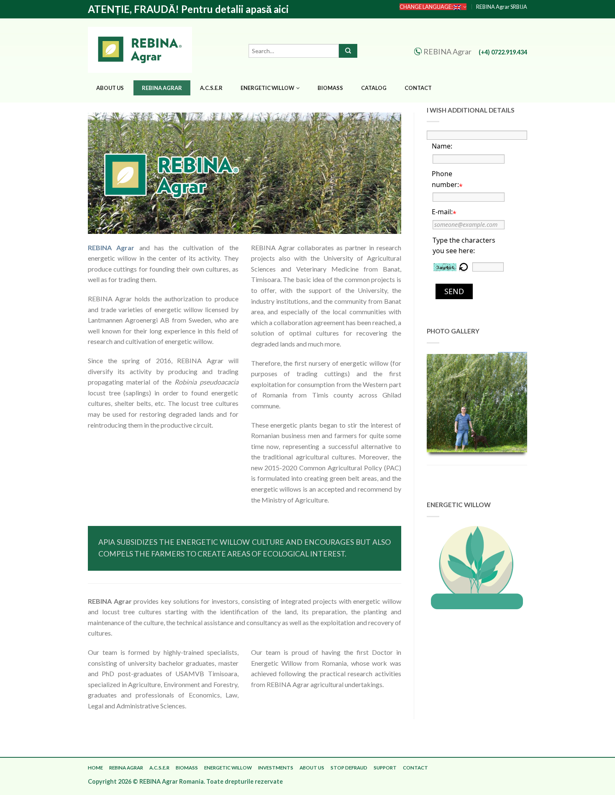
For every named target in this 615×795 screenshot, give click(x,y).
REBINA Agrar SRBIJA (501, 6)
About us (110, 88)
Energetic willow (267, 88)
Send (454, 291)
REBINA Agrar (111, 247)
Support (385, 767)
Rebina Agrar (162, 88)
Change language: (427, 6)
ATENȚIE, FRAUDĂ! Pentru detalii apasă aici (188, 9)
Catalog (374, 88)
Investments (275, 767)
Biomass (330, 88)
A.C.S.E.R (211, 88)
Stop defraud (349, 767)
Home (95, 767)
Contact (418, 88)
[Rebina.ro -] (142, 48)
